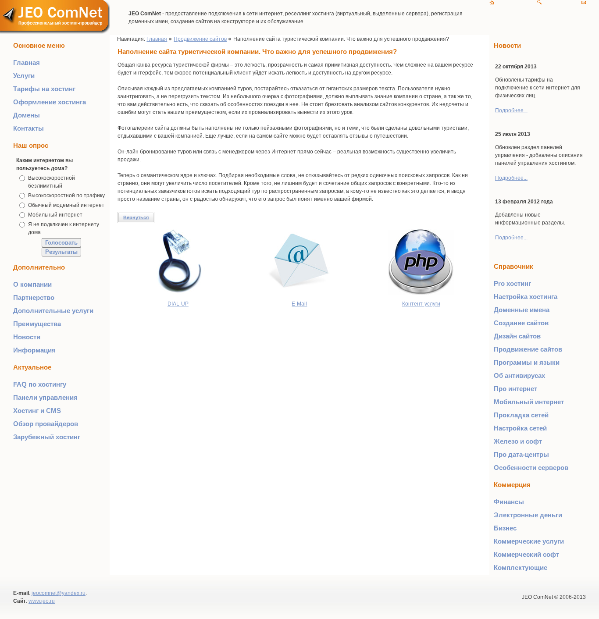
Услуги (24, 75)
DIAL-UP (178, 304)
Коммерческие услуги (529, 541)
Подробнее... (511, 110)
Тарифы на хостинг (44, 88)
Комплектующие (520, 567)
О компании (32, 284)
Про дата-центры (521, 454)
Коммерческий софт (526, 554)
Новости (26, 337)
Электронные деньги (528, 515)
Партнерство (33, 297)
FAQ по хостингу (39, 384)
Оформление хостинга (49, 102)
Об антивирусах (519, 375)
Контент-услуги (421, 304)
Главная (26, 62)
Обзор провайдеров (45, 423)
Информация (34, 350)
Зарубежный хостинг (46, 437)
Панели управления (45, 397)
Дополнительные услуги (53, 310)
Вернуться (136, 217)
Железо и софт (518, 441)
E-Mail (299, 304)
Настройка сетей (520, 428)
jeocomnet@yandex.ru (59, 593)
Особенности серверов (531, 467)
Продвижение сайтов (200, 39)
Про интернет (515, 388)
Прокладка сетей (521, 415)
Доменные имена (521, 309)
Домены (26, 115)
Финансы (509, 501)
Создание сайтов (521, 323)
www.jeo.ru (42, 601)
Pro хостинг (512, 283)
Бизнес (505, 528)
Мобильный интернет (55, 215)
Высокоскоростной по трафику (66, 195)
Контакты (28, 128)
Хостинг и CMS (37, 410)
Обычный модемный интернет (66, 205)
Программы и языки (527, 362)
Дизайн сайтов (517, 336)
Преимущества (37, 323)
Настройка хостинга (525, 296)
